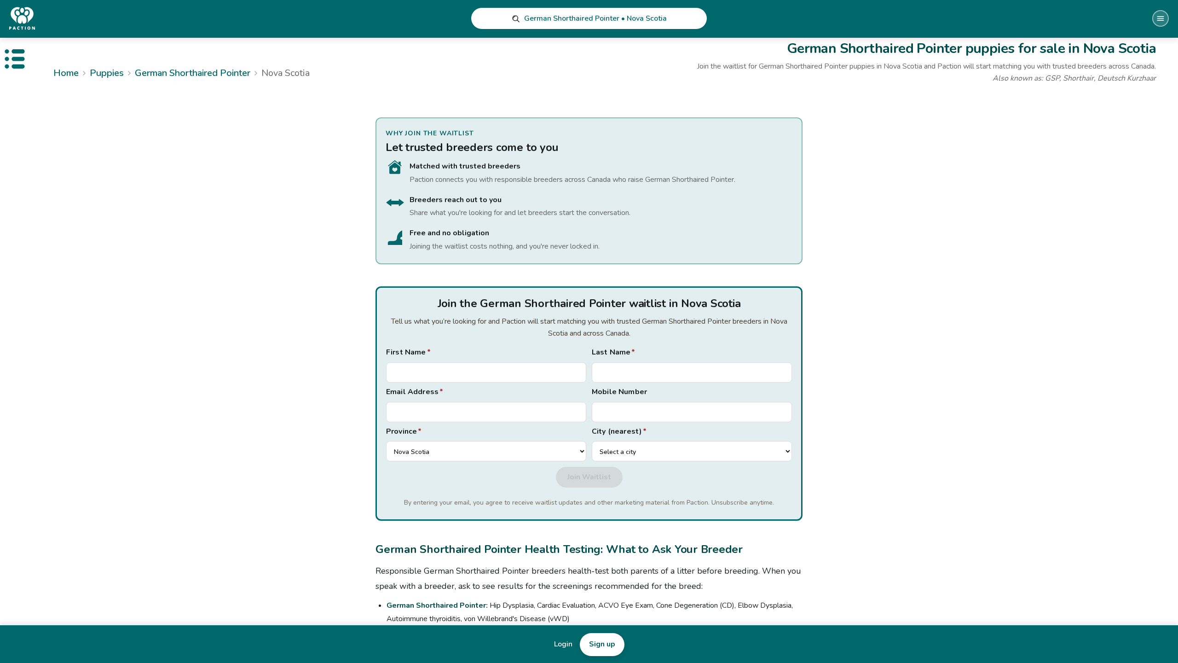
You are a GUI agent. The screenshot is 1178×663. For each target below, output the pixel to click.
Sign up (602, 644)
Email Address (414, 392)
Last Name (613, 352)
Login (563, 644)
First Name (408, 352)
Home (66, 73)
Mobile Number (619, 392)
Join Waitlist (589, 477)
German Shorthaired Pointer (192, 73)
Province (404, 431)
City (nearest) (619, 431)
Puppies (107, 73)
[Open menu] (1160, 18)
